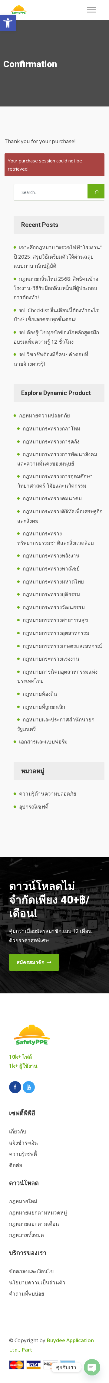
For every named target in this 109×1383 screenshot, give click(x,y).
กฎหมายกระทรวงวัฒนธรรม (54, 607)
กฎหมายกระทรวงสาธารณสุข (55, 619)
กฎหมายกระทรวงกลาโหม (51, 428)
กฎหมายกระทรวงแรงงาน (51, 658)
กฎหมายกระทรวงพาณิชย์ (51, 568)
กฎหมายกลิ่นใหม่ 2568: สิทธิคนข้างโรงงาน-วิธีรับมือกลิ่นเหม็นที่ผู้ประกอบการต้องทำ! (56, 288)
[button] (8, 23)
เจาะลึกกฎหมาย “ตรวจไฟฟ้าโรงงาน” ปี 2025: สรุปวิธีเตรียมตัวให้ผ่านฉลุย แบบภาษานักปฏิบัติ (58, 256)
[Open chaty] (92, 1367)
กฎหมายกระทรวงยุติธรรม (51, 594)
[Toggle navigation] (93, 10)
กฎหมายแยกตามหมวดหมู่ (38, 1212)
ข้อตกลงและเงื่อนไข (31, 1271)
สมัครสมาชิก (31, 962)
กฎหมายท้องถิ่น (40, 693)
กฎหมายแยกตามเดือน (34, 1223)
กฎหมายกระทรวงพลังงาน (51, 555)
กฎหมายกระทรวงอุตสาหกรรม (56, 632)
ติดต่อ (15, 1165)
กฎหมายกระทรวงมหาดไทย (53, 581)
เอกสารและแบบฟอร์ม (43, 741)
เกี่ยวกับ (17, 1131)
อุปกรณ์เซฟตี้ (33, 806)
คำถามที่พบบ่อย (26, 1293)
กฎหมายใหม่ (23, 1201)
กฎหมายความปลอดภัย (44, 415)
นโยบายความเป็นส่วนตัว (37, 1282)
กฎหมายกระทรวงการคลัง (51, 441)
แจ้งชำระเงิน (23, 1142)
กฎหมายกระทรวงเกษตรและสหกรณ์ (62, 645)
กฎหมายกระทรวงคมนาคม (52, 498)
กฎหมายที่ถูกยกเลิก (44, 706)
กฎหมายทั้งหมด (26, 1234)
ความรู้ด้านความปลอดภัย (47, 793)
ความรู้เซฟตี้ (23, 1153)
